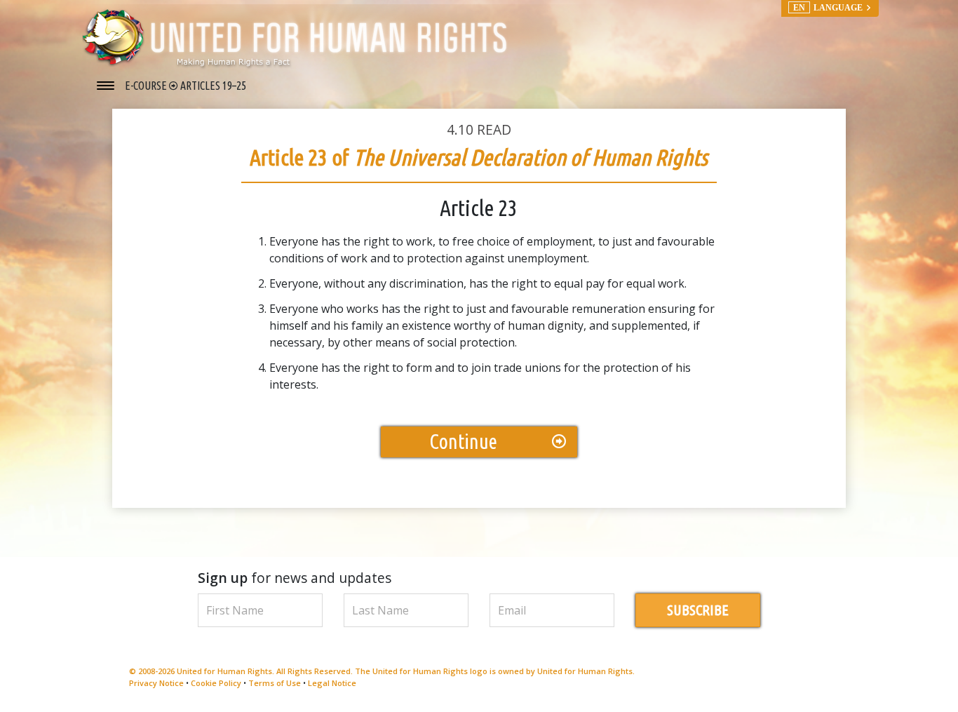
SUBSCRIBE (698, 610)
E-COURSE (147, 85)
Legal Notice (332, 683)
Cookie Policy (216, 683)
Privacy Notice (156, 683)
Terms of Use (274, 683)
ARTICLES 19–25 (213, 85)
